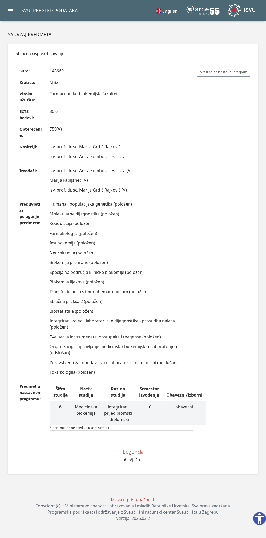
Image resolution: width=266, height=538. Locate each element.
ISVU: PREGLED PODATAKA (49, 10)
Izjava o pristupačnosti (133, 499)
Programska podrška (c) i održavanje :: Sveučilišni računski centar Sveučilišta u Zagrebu (133, 512)
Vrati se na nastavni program (223, 72)
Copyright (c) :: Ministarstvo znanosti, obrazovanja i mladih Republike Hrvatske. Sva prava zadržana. (133, 506)
